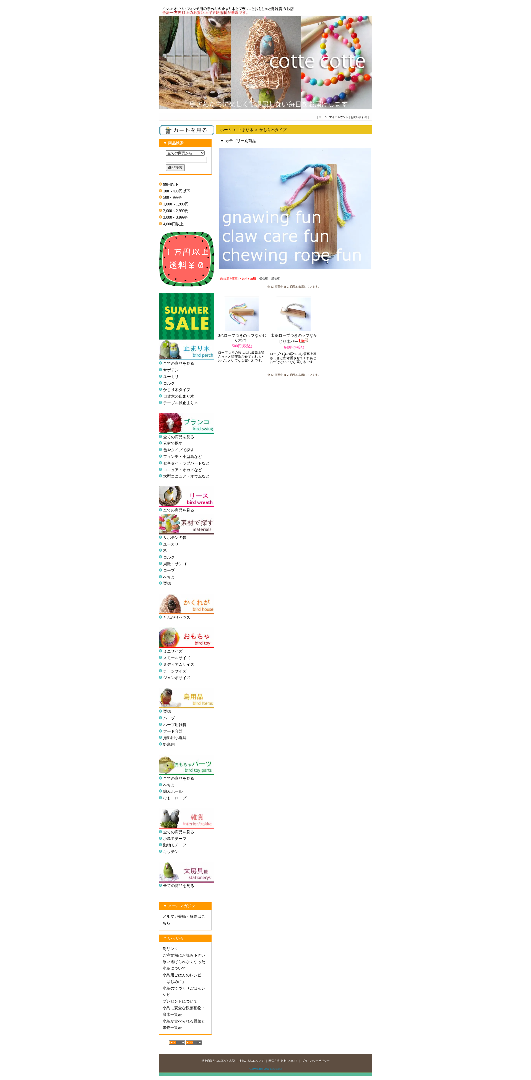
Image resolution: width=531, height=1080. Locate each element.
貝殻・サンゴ (174, 564)
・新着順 (274, 278)
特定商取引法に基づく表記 (218, 1060)
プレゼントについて (180, 1001)
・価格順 (262, 278)
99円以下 (171, 184)
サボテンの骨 (174, 538)
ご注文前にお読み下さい (184, 955)
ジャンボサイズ (176, 678)
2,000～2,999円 (176, 211)
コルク (169, 383)
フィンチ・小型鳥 (178, 457)
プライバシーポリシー (316, 1060)
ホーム (323, 117)
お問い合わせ (359, 117)
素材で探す (173, 443)
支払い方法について (251, 1060)
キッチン (171, 852)
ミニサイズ (173, 651)
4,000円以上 (173, 224)
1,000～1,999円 (176, 204)
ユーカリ (171, 377)
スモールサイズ (176, 658)
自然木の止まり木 (178, 396)
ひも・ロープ (174, 798)
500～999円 (173, 197)
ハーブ (169, 718)
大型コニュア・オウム (182, 476)
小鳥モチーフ (174, 839)
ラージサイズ (174, 671)
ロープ (169, 570)
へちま (169, 577)
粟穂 (167, 583)
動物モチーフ (174, 845)
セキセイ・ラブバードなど (186, 463)
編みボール (173, 791)
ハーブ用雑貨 (174, 725)
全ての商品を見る (178, 363)
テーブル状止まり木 (180, 403)
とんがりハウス (176, 617)
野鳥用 (169, 744)
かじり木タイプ (176, 390)
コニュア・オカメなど (182, 470)
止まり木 (245, 130)
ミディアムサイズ (178, 664)
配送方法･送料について (283, 1060)
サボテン (171, 370)
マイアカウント (338, 117)
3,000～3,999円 (176, 217)
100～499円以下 (176, 191)
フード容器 (173, 731)
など (206, 476)
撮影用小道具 (174, 738)
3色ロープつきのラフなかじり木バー (242, 337)
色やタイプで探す (178, 450)
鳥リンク (170, 949)
